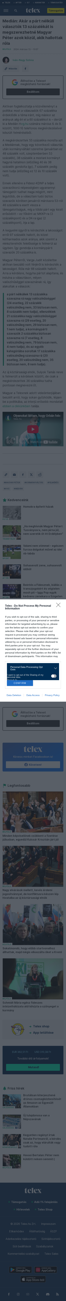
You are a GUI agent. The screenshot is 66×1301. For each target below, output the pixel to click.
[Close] (59, 606)
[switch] (54, 676)
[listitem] (32, 668)
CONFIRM (20, 683)
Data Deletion (14, 695)
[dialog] (33, 650)
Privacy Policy (52, 695)
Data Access (33, 695)
